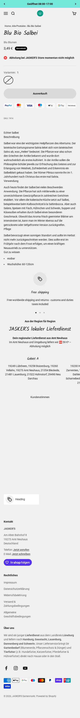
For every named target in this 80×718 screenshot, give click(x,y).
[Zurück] (4, 4)
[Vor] (75, 4)
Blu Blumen (10, 42)
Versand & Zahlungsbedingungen (17, 603)
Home (8, 26)
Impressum (10, 582)
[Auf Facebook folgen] (6, 668)
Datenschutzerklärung (16, 588)
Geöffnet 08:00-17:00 (40, 3)
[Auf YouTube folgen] (25, 668)
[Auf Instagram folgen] (15, 668)
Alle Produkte (18, 26)
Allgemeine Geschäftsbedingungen (17, 614)
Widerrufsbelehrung (15, 595)
